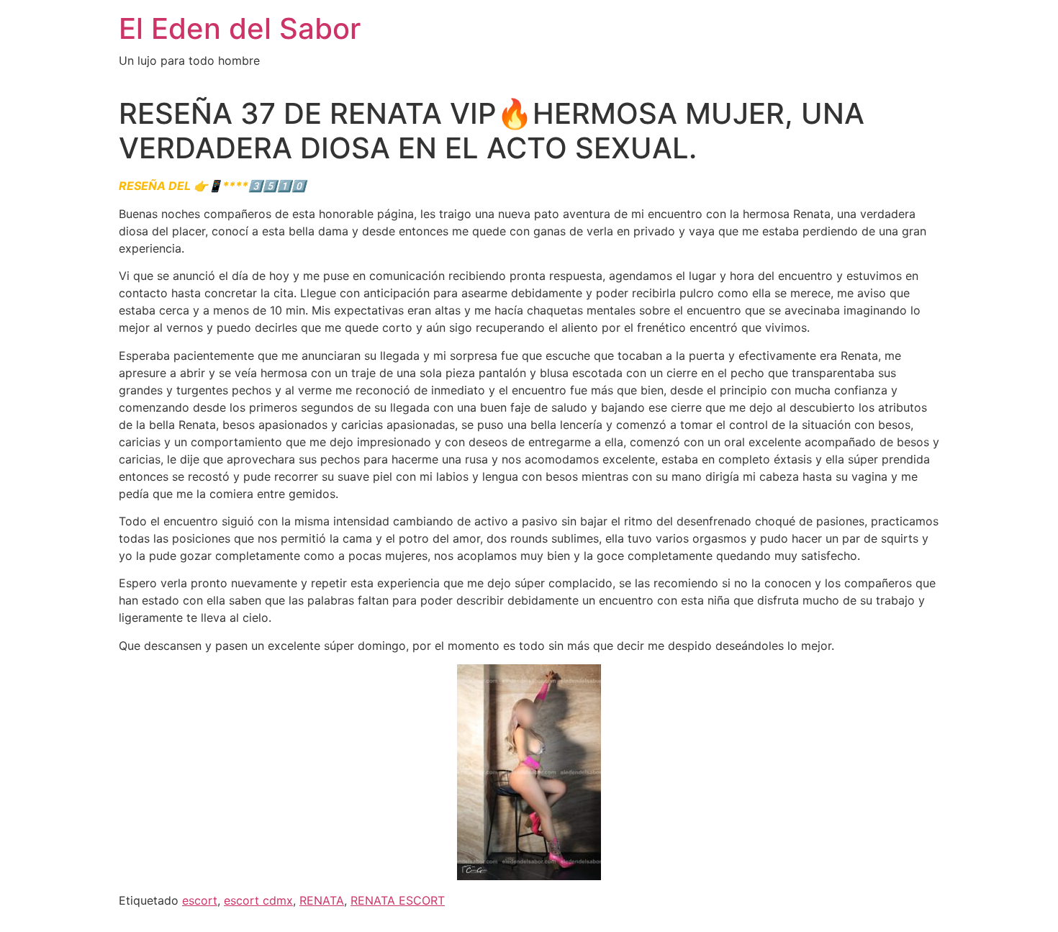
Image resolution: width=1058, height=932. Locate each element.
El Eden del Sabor (240, 28)
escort (199, 900)
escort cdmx (258, 900)
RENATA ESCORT (398, 900)
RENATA (321, 900)
